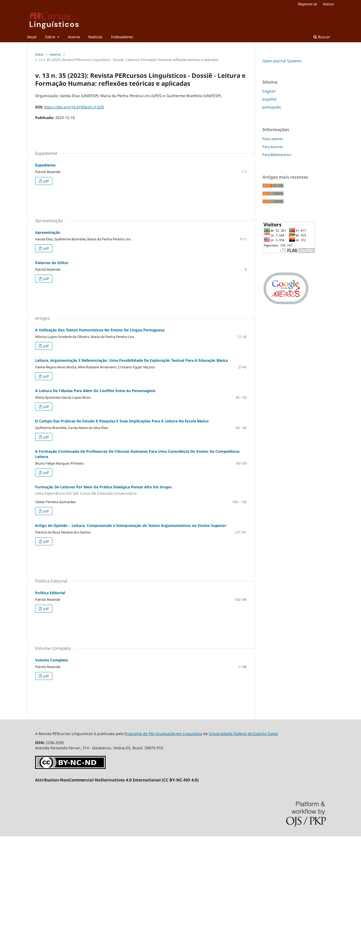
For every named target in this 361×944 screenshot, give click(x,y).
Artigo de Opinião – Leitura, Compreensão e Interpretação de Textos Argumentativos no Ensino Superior (130, 525)
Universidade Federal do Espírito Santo (243, 733)
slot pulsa (8, 905)
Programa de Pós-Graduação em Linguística (163, 733)
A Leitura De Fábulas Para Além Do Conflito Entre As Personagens (95, 390)
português (271, 106)
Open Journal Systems (282, 60)
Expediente (45, 165)
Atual (31, 36)
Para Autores (272, 146)
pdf (46, 181)
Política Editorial (50, 592)
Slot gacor (9, 878)
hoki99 (6, 914)
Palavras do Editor (51, 262)
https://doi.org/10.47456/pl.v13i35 (74, 106)
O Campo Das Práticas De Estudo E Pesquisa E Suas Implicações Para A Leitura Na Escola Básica (122, 420)
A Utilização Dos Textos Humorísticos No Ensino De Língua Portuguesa (99, 329)
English (269, 91)
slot (3, 887)
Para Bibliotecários (276, 154)
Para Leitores (272, 138)
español (269, 99)
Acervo (74, 36)
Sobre (50, 36)
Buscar (323, 36)
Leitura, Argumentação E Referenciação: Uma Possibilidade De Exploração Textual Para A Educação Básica (131, 360)
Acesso (328, 4)
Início (39, 54)
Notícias (95, 36)
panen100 (9, 896)
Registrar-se (307, 4)
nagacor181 (10, 851)
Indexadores (122, 36)
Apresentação (47, 232)
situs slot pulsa (13, 842)
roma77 (6, 860)
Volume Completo (51, 659)
